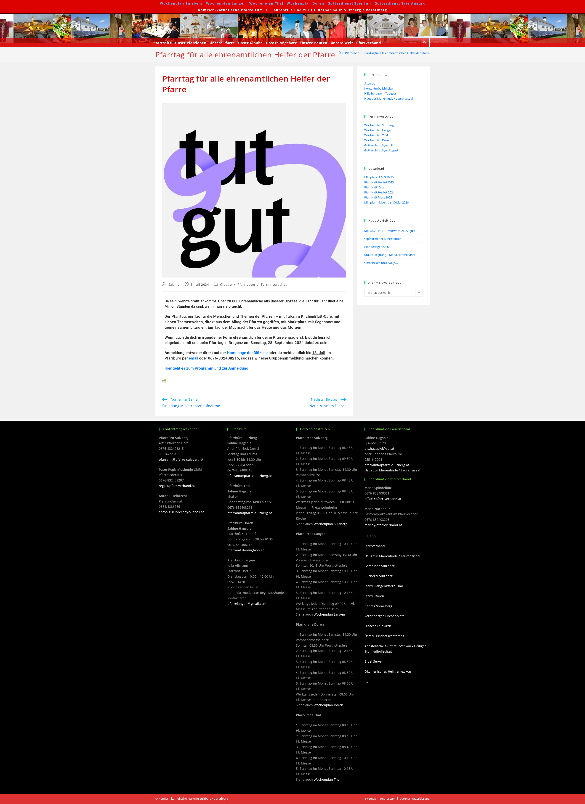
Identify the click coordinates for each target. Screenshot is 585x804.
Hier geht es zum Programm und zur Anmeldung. (207, 368)
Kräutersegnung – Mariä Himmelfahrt (389, 255)
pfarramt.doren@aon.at (245, 550)
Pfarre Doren (374, 596)
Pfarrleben (246, 284)
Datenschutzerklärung (414, 798)
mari (368, 525)
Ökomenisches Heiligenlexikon (387, 671)
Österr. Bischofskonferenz (384, 636)
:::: (366, 681)
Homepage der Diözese (247, 352)
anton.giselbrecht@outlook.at (181, 512)
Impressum (388, 798)
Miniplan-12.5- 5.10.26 (379, 177)
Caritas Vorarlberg (378, 606)
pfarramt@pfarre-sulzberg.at (181, 459)
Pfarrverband (374, 546)
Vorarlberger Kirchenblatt (384, 616)
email (193, 358)
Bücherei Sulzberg (378, 576)
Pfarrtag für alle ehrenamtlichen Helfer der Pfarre (397, 53)
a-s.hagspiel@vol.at (379, 448)
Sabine (174, 284)
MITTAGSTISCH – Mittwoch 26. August (389, 231)
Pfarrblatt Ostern (375, 187)
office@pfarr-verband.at (382, 499)
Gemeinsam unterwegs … (381, 263)
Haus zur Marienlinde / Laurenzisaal (388, 98)
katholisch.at (382, 651)
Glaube (226, 284)
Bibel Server (373, 661)
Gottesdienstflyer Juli (349, 3)
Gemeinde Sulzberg (379, 566)
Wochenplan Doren (305, 3)
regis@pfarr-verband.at (177, 486)
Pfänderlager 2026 (376, 247)
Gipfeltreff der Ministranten (383, 239)
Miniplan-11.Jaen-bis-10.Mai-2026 (386, 202)
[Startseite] (339, 53)
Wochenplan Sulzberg (181, 3)
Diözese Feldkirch (377, 626)
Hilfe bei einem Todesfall (380, 93)
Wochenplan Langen (226, 3)
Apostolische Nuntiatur (382, 646)
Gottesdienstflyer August (400, 3)
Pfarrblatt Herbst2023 (379, 182)
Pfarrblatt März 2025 (378, 197)
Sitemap (369, 83)
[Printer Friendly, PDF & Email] (164, 380)
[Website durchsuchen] (425, 43)
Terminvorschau (274, 284)
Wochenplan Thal (266, 3)
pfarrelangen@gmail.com (246, 603)
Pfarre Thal (394, 586)
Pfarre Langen (375, 586)
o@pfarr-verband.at (387, 525)
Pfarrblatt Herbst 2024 (379, 192)
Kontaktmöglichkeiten (379, 88)
